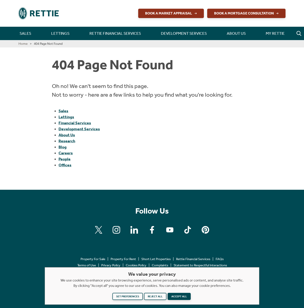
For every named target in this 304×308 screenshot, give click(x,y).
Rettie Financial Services (193, 259)
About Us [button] (236, 33)
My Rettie (275, 33)
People (65, 159)
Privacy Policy (110, 265)
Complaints (160, 265)
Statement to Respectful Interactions (200, 265)
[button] (299, 33)
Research (67, 141)
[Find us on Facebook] (152, 230)
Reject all (155, 296)
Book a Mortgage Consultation (244, 13)
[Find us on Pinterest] (205, 230)
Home (23, 44)
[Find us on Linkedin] (134, 230)
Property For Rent (123, 259)
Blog (63, 147)
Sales (63, 110)
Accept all (179, 296)
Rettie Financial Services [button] (115, 33)
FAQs (220, 259)
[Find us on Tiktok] (187, 230)
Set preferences (127, 296)
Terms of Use (86, 265)
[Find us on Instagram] (116, 230)
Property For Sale (93, 259)
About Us (67, 135)
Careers (66, 153)
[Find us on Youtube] (170, 230)
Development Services (79, 128)
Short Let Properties (156, 259)
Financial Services (75, 122)
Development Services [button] (184, 33)
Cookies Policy (136, 265)
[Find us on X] (98, 230)
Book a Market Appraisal (168, 13)
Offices (65, 165)
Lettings (66, 116)
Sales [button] (25, 33)
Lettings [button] (60, 33)
